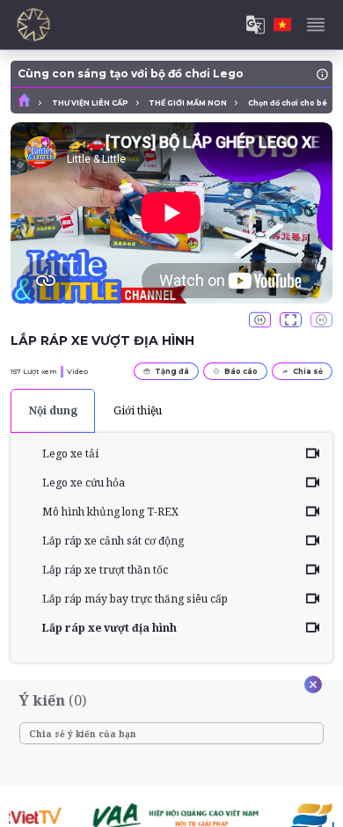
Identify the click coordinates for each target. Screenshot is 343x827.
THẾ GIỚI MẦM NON (188, 103)
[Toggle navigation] (316, 24)
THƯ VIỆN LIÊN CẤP (90, 103)
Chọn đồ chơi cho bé (287, 103)
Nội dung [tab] (53, 410)
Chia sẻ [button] (308, 371)
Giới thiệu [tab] (137, 410)
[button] (260, 320)
